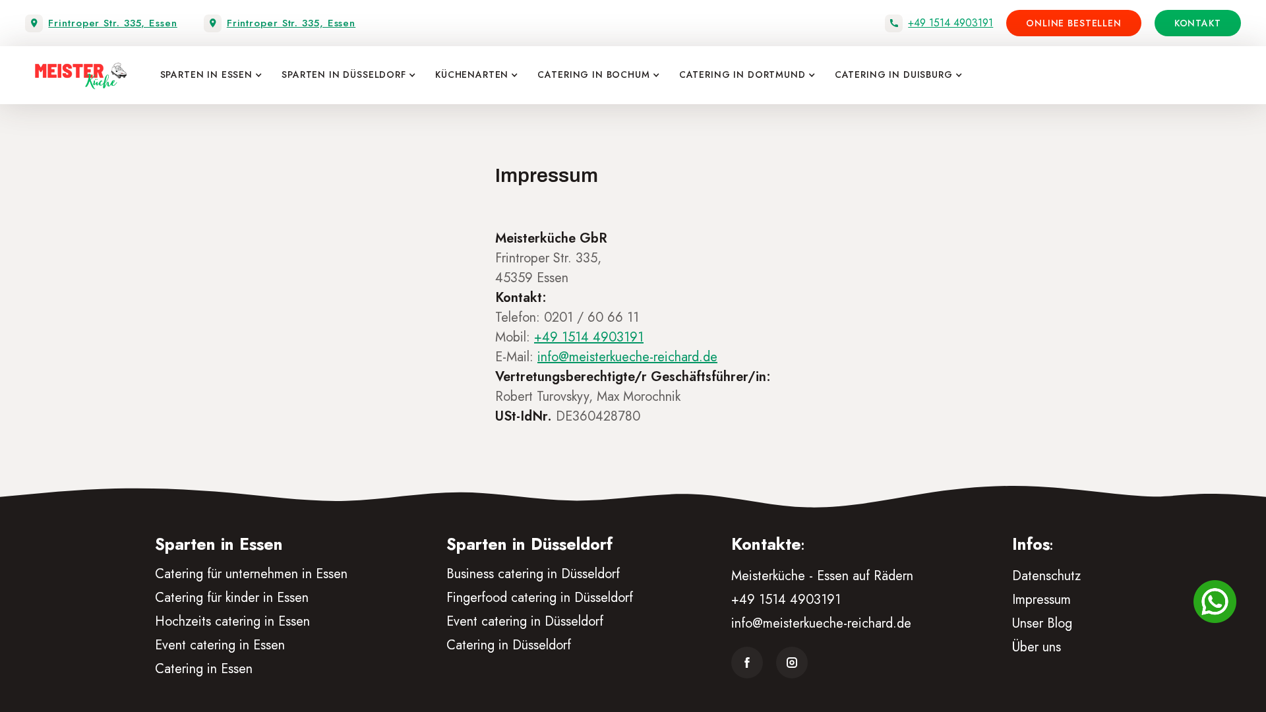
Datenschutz (1046, 575)
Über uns (1036, 647)
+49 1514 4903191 (950, 23)
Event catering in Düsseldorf (524, 621)
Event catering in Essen (220, 645)
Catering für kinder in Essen (232, 597)
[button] (208, 75)
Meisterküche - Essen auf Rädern (822, 575)
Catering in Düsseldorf (508, 645)
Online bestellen (1073, 23)
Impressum (1041, 599)
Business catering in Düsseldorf (533, 573)
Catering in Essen (204, 668)
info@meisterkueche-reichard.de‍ (627, 357)
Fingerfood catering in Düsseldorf (539, 597)
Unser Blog (1042, 623)
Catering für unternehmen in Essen (251, 573)
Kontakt (1197, 23)
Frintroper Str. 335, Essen (112, 23)
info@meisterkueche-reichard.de (821, 623)
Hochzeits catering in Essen (232, 621)
